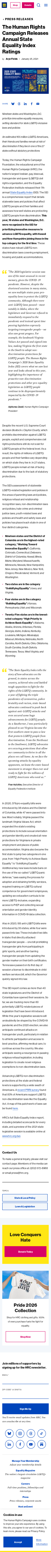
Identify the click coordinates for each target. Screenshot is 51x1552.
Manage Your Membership (25, 1460)
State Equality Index (21, 192)
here (15, 1108)
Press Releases (19, 19)
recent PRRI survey (28, 1090)
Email (11, 1375)
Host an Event (25, 1506)
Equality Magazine (25, 1470)
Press (26, 1497)
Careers (25, 1483)
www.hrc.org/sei (11, 1136)
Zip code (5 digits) (17, 1390)
